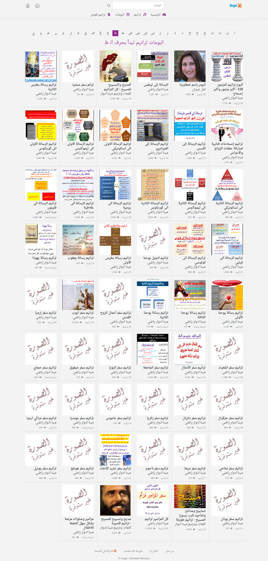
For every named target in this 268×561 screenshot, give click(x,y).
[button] (35, 6)
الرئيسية (156, 14)
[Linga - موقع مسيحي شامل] (236, 5)
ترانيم (138, 14)
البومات (120, 14)
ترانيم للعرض (98, 14)
